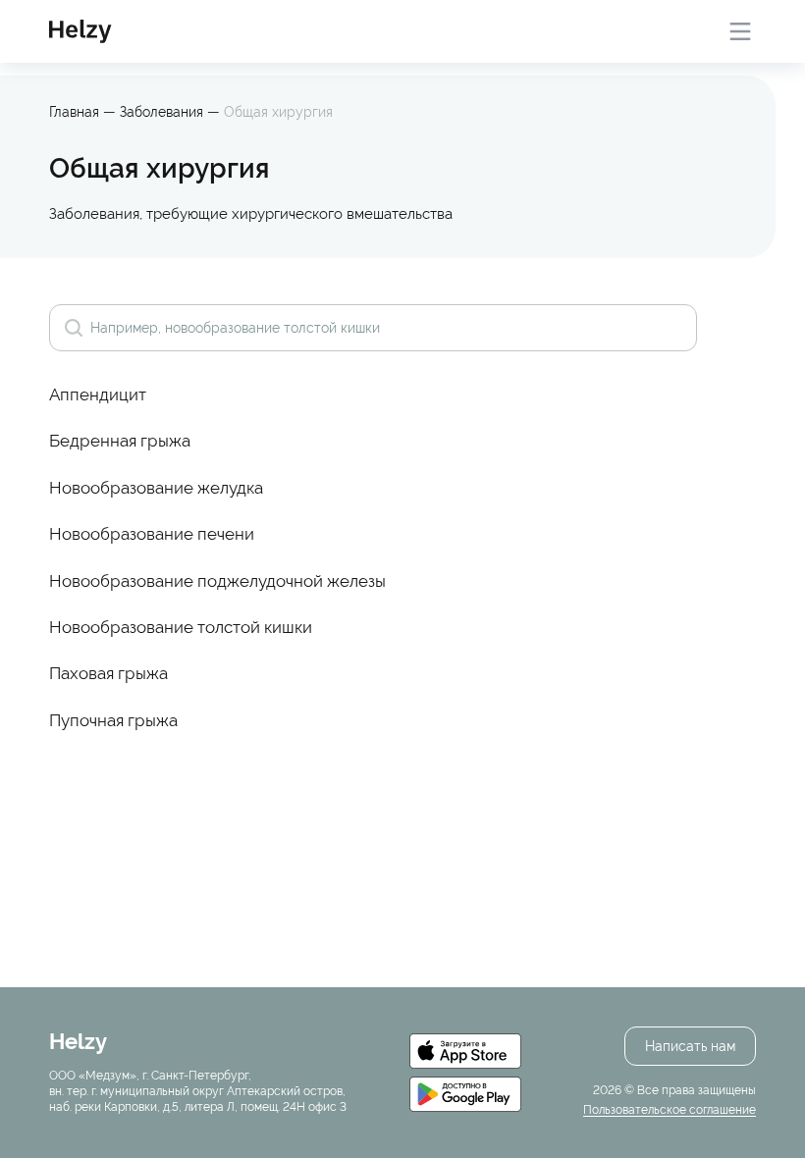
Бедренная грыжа (119, 440)
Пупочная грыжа (113, 720)
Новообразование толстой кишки (180, 627)
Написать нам (690, 1046)
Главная (74, 112)
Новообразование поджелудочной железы (217, 581)
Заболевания (163, 112)
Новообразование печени (151, 534)
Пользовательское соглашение (669, 1110)
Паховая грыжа (108, 673)
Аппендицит (97, 394)
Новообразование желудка (156, 488)
